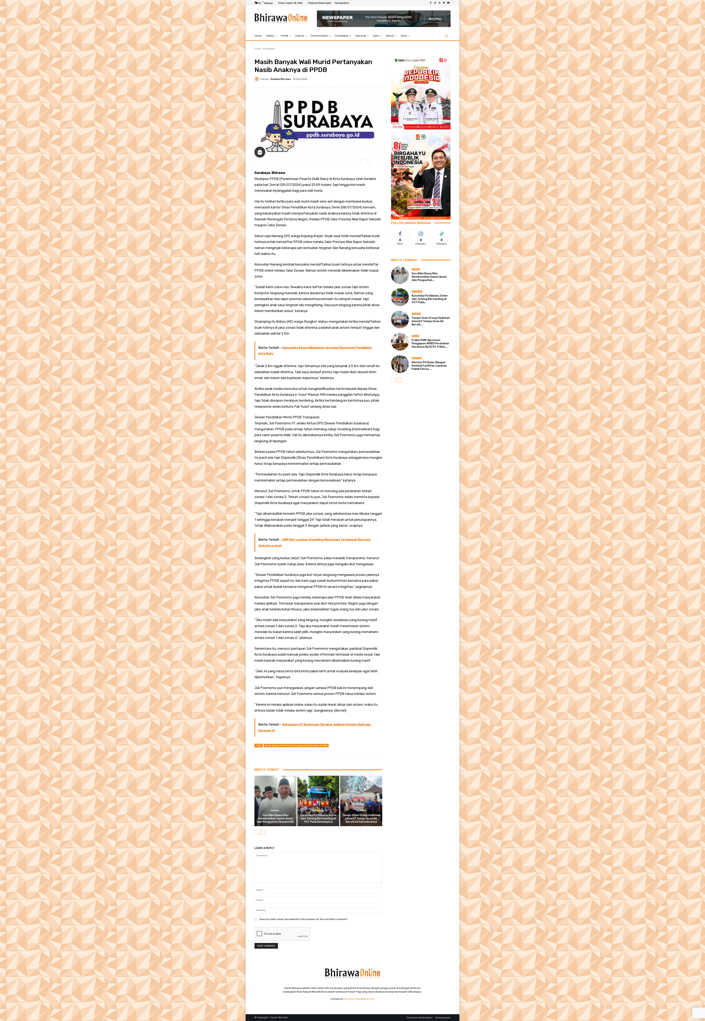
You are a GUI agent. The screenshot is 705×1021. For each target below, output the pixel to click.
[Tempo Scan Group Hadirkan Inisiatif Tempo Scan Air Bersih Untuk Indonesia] (361, 801)
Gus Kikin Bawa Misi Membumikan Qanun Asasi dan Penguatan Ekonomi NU (275, 818)
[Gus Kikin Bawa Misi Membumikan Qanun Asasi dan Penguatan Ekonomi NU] (275, 801)
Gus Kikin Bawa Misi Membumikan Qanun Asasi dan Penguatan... (429, 277)
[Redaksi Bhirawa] (257, 79)
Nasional (417, 358)
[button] (446, 36)
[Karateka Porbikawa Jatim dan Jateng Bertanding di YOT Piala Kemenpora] (318, 801)
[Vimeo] (444, 3)
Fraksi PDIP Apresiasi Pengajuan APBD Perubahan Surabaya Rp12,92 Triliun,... (430, 343)
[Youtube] (448, 3)
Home (257, 48)
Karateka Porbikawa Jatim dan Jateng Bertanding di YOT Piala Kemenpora (318, 818)
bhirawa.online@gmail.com (359, 998)
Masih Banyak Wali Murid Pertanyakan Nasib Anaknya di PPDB (296, 745)
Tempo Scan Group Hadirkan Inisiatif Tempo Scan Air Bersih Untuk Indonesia (361, 818)
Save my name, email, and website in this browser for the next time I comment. (303, 919)
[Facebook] (431, 3)
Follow (421, 231)
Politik (415, 336)
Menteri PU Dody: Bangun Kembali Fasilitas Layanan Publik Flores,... (429, 366)
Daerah (275, 811)
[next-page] (262, 832)
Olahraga (317, 811)
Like (400, 231)
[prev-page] (256, 832)
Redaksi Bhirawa (280, 79)
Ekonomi (360, 811)
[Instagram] (435, 3)
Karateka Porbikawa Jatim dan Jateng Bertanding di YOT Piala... (430, 299)
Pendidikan (269, 48)
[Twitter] (439, 3)
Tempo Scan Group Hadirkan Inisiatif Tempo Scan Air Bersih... (431, 321)
